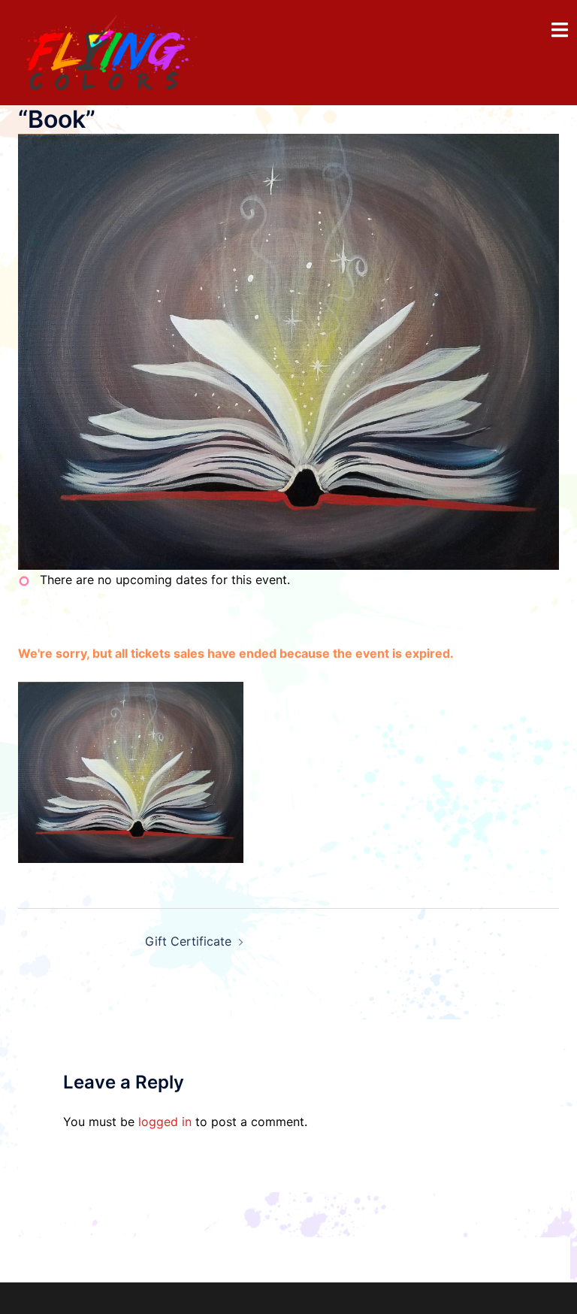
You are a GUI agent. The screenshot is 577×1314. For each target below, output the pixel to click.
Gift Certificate (188, 941)
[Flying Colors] (109, 51)
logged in (165, 1121)
